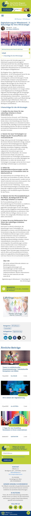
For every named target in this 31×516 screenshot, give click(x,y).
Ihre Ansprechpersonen (15, 474)
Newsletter (11, 287)
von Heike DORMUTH (12, 29)
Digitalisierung (17, 331)
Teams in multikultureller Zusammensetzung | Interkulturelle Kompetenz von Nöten (15, 369)
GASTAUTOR (14, 436)
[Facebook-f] (20, 507)
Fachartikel (7, 328)
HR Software (26, 19)
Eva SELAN (14, 376)
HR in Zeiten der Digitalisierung (14, 398)
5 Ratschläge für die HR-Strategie (13, 56)
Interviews (23, 364)
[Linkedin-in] (11, 507)
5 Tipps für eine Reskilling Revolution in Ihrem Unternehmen (15, 429)
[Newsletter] (4, 289)
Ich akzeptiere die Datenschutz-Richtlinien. (14, 456)
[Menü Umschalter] (2, 15)
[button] (5, 338)
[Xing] (16, 507)
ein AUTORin (14, 406)
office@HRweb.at (15, 472)
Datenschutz (13, 514)
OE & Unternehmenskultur (18, 425)
